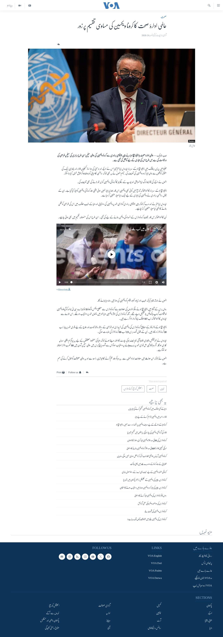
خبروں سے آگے (52, 613)
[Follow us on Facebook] (108, 557)
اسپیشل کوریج (54, 606)
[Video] (20, 5)
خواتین (158, 613)
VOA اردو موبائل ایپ (202, 585)
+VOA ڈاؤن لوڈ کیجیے (203, 578)
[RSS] (77, 557)
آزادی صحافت (104, 606)
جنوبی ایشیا (208, 620)
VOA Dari (156, 563)
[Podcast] (70, 557)
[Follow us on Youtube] (93, 557)
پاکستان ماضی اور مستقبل (49, 620)
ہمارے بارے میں (204, 571)
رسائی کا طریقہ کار (205, 556)
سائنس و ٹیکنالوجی (154, 628)
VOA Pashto (155, 571)
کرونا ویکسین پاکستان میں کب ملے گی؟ (145, 229)
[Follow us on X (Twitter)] (100, 557)
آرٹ (159, 620)
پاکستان (209, 606)
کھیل (159, 606)
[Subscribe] (62, 557)
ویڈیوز (108, 620)
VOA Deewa (155, 578)
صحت (164, 17)
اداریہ (108, 613)
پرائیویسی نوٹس (206, 563)
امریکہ (210, 613)
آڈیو (109, 628)
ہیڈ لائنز (10, 5)
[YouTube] (30, 5)
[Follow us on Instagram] (85, 557)
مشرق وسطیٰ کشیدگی (52, 628)
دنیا (210, 628)
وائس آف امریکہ (155, 233)
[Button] (58, 44)
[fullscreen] (150, 282)
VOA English (155, 556)
